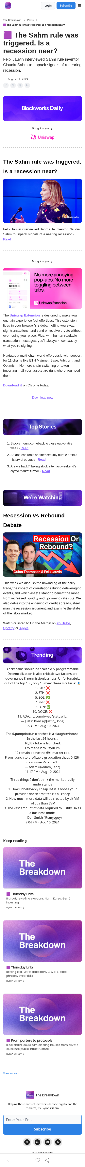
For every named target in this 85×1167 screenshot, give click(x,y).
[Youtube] (47, 1142)
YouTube (63, 623)
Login (48, 5)
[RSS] (58, 1142)
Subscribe (66, 5)
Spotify (8, 628)
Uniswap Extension (25, 315)
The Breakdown (12, 20)
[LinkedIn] (37, 1142)
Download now (42, 397)
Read (7, 239)
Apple (23, 628)
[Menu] (79, 5)
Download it (12, 385)
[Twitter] (27, 1142)
